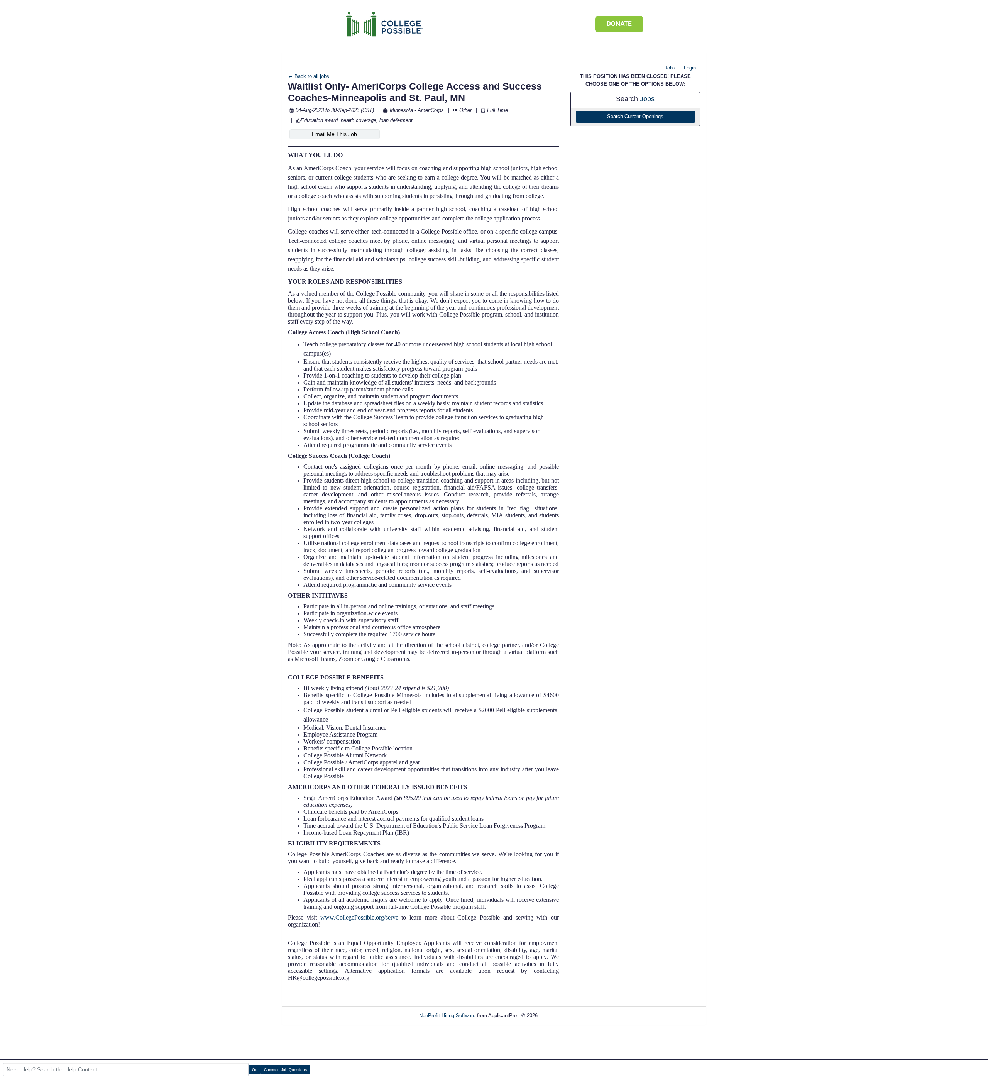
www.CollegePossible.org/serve (359, 917)
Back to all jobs (311, 76)
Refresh (560, 1015)
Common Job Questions (285, 1069)
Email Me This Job (334, 134)
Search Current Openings (635, 116)
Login (690, 68)
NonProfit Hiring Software (447, 1015)
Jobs (670, 68)
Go (254, 1069)
